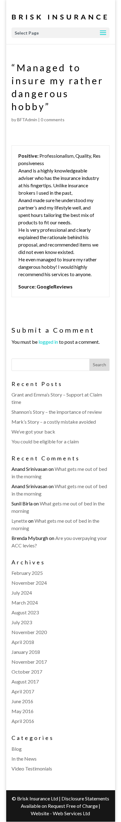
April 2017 (22, 691)
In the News (24, 759)
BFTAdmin (27, 119)
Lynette (19, 521)
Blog (16, 749)
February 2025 (27, 573)
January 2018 (25, 652)
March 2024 (24, 602)
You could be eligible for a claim (45, 441)
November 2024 (29, 583)
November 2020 (29, 632)
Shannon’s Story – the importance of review (56, 412)
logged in (48, 342)
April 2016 (22, 721)
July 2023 (21, 622)
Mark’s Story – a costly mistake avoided (53, 422)
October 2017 (26, 672)
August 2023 (25, 612)
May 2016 (22, 711)
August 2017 (25, 681)
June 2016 (22, 701)
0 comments (53, 119)
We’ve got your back (33, 431)
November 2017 (29, 662)
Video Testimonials (31, 768)
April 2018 (22, 642)
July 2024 (21, 593)
